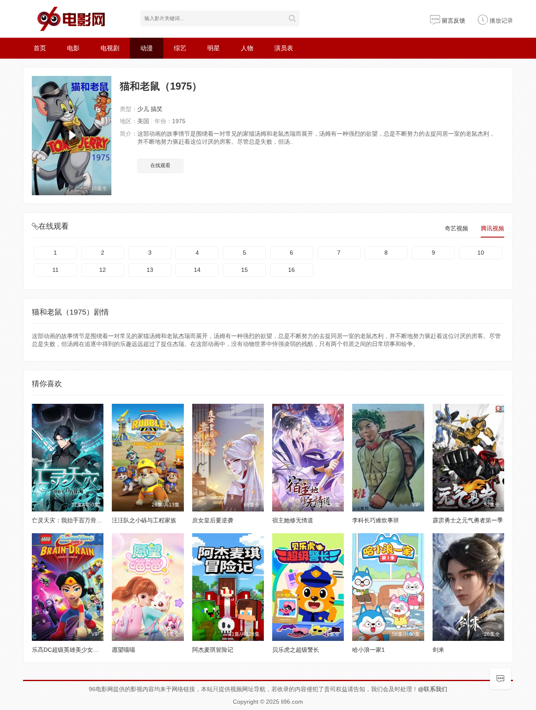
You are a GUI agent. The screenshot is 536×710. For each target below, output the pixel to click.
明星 (213, 48)
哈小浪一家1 (368, 649)
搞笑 (156, 109)
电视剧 (109, 48)
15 (244, 269)
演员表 (283, 48)
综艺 (180, 48)
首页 (40, 48)
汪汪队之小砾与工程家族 (144, 520)
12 (102, 269)
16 (291, 269)
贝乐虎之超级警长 (295, 649)
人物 (247, 48)
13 (150, 269)
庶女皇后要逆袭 (212, 520)
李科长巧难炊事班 (375, 520)
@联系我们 (432, 689)
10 (480, 252)
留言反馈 (452, 20)
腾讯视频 (492, 228)
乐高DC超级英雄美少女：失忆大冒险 (80, 649)
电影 (73, 48)
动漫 (146, 48)
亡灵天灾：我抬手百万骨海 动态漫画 (79, 520)
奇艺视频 (456, 228)
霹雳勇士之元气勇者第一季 (468, 520)
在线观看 (160, 165)
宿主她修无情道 (292, 520)
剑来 (438, 649)
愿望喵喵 (123, 649)
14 (197, 269)
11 (55, 269)
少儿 (143, 109)
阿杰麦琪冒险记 (212, 649)
